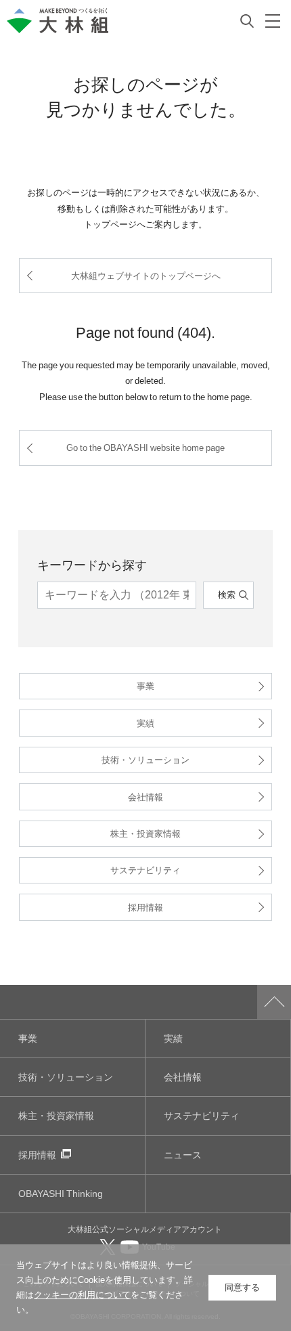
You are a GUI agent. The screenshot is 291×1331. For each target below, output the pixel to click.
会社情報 (145, 796)
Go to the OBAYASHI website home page (145, 447)
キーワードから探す (92, 564)
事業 (145, 685)
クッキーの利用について (82, 1295)
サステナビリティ (145, 869)
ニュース (183, 1155)
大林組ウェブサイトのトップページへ (146, 275)
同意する (242, 1287)
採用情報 (145, 906)
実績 (145, 722)
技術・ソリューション (145, 759)
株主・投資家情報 (145, 833)
